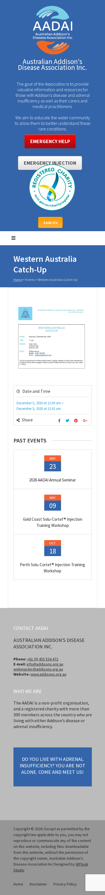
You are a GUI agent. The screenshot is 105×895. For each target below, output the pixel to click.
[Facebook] (60, 420)
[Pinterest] (76, 420)
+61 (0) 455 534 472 (42, 659)
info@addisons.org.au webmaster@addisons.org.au (38, 667)
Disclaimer (38, 884)
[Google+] (86, 420)
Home (17, 279)
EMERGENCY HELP (50, 141)
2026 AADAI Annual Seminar (52, 480)
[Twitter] (68, 420)
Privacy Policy (65, 884)
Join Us (50, 222)
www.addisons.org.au (48, 674)
